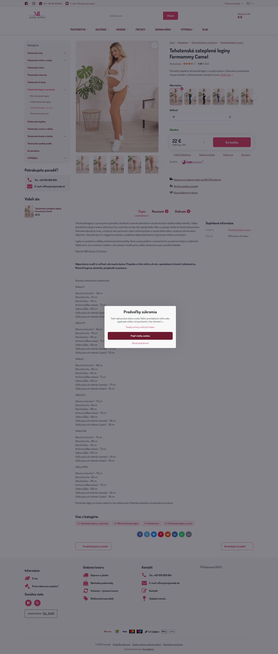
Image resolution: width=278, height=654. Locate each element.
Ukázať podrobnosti (140, 343)
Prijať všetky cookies (140, 335)
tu (162, 321)
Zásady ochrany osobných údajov (140, 327)
